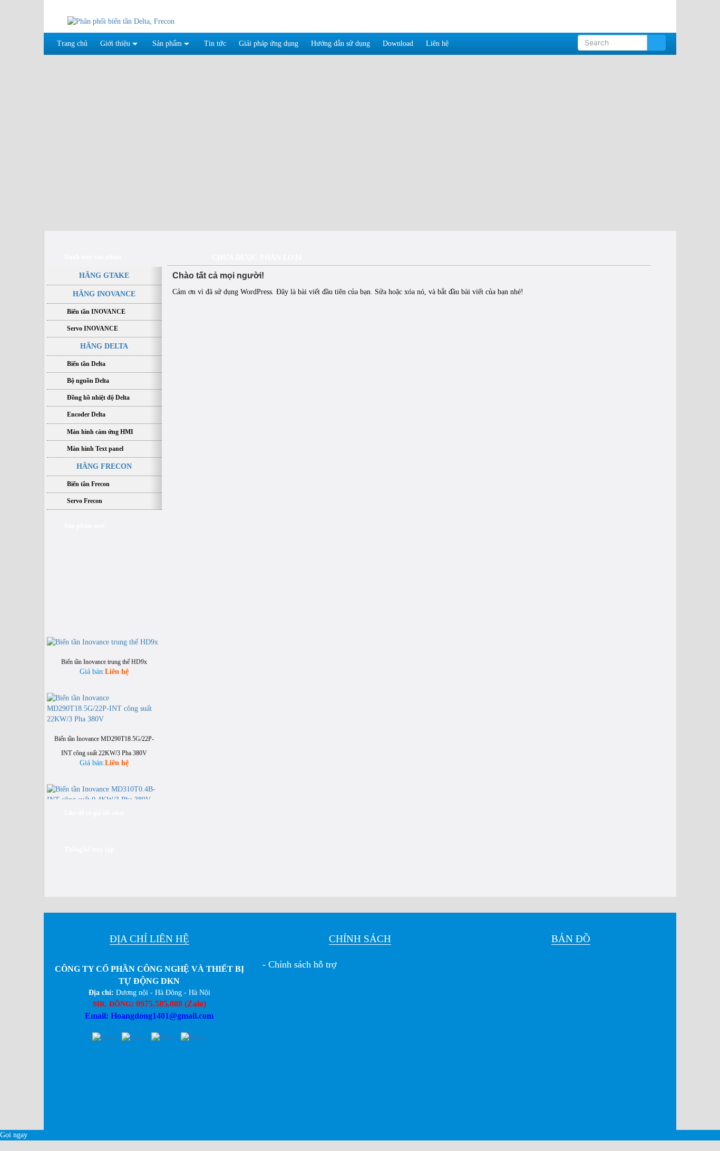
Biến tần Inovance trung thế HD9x (104, 655)
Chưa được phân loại (256, 258)
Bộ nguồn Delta (88, 380)
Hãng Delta (104, 346)
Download (398, 43)
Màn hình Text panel (95, 448)
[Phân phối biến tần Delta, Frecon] (120, 21)
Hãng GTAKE (104, 275)
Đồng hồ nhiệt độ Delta (98, 397)
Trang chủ (72, 43)
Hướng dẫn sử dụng (340, 43)
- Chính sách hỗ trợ (299, 964)
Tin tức (215, 43)
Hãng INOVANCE (104, 294)
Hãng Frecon (104, 466)
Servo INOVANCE (92, 328)
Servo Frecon (84, 501)
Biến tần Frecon (88, 484)
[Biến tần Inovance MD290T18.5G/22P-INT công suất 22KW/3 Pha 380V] (104, 701)
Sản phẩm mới (84, 525)
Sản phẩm (167, 43)
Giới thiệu (115, 43)
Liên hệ (437, 43)
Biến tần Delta (86, 363)
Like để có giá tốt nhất (94, 813)
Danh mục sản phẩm (92, 256)
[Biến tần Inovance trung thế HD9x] (102, 635)
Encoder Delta (86, 414)
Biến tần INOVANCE (96, 311)
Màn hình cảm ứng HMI (100, 432)
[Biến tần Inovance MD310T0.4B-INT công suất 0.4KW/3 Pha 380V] (104, 787)
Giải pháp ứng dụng (268, 43)
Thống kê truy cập (89, 849)
